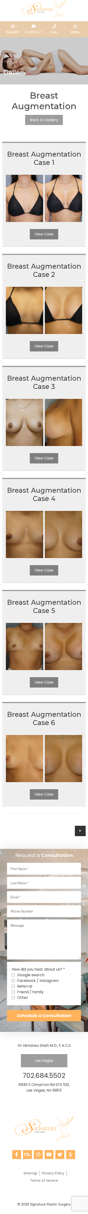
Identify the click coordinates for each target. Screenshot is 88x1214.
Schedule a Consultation (44, 1015)
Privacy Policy (53, 1173)
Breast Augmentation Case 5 (44, 606)
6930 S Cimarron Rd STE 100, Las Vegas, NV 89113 (44, 1087)
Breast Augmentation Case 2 (44, 270)
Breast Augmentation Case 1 (44, 158)
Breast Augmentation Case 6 (44, 718)
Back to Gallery (44, 120)
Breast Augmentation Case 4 (44, 494)
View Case (44, 234)
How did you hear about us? (38, 969)
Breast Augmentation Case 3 (44, 382)
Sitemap (30, 1173)
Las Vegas (44, 1060)
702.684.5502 (44, 1075)
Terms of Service (44, 1180)
